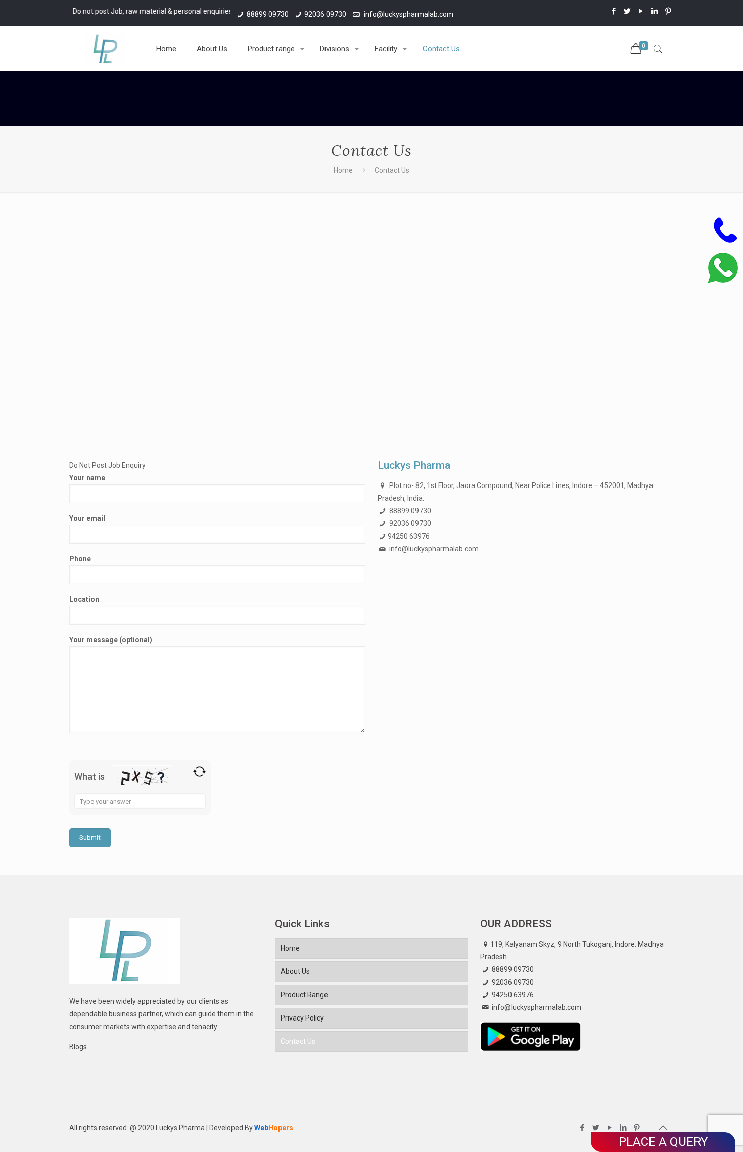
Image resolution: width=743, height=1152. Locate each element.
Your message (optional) (110, 640)
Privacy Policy (302, 1018)
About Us (295, 971)
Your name (87, 478)
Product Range (304, 995)
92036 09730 (325, 14)
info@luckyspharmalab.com (407, 14)
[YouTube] (641, 11)
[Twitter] (627, 11)
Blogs (78, 1047)
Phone (80, 559)
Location (84, 599)
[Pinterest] (668, 11)
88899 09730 (268, 14)
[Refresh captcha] (199, 771)
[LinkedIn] (654, 11)
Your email (87, 518)
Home (343, 170)
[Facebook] (614, 11)
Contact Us (298, 1041)
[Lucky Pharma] (105, 48)
